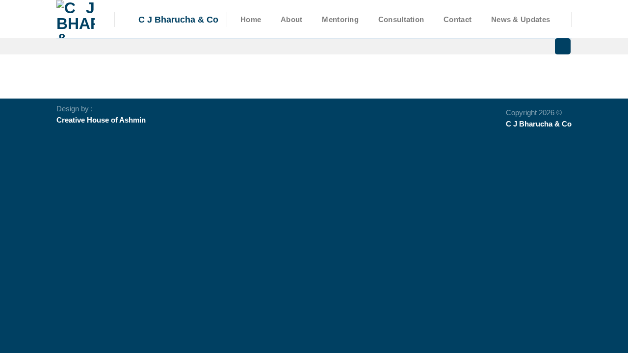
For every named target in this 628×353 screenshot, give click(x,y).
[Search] (563, 46)
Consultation (401, 20)
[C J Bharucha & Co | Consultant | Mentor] (78, 19)
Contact (457, 20)
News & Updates (520, 20)
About (291, 20)
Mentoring (340, 20)
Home (250, 20)
